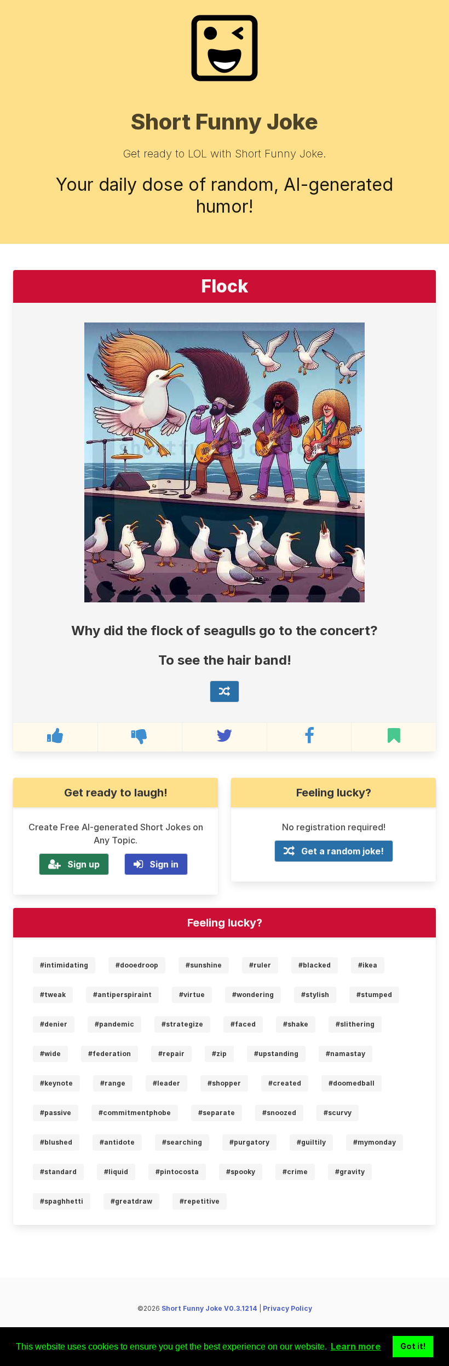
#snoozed (279, 1113)
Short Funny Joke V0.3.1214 (209, 1308)
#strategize (182, 1024)
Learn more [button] (356, 1346)
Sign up (83, 864)
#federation (109, 1054)
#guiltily (311, 1142)
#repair (171, 1054)
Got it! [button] (413, 1346)
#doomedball (352, 1083)
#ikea (367, 965)
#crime (295, 1172)
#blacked (314, 965)
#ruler (260, 965)
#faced (243, 1024)
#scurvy (338, 1113)
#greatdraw (131, 1201)
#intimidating (64, 965)
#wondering (253, 994)
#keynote (56, 1083)
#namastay (345, 1054)
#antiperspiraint (122, 994)
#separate (216, 1113)
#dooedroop (137, 965)
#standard (58, 1172)
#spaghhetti (61, 1201)
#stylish (315, 994)
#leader (166, 1083)
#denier (53, 1024)
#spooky (240, 1172)
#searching (182, 1142)
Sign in (164, 864)
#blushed (56, 1142)
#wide (50, 1054)
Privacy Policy (287, 1308)
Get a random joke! (342, 851)
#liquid (116, 1172)
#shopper (224, 1083)
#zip (219, 1054)
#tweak (53, 994)
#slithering (355, 1024)
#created (284, 1083)
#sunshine (204, 965)
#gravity (350, 1172)
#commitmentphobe (135, 1113)
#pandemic (114, 1024)
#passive (55, 1113)
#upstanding (276, 1054)
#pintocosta (177, 1172)
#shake (295, 1024)
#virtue (192, 994)
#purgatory (249, 1142)
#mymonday (374, 1142)
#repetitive (200, 1201)
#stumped (374, 994)
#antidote (117, 1142)
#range (112, 1083)
